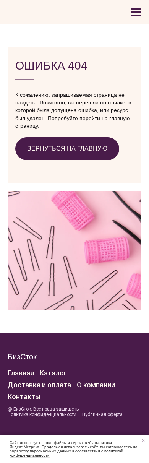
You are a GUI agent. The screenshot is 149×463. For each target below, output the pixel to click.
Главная (21, 373)
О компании (96, 385)
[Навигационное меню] (136, 12)
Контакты (24, 397)
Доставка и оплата (39, 385)
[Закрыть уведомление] (143, 440)
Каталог (53, 373)
